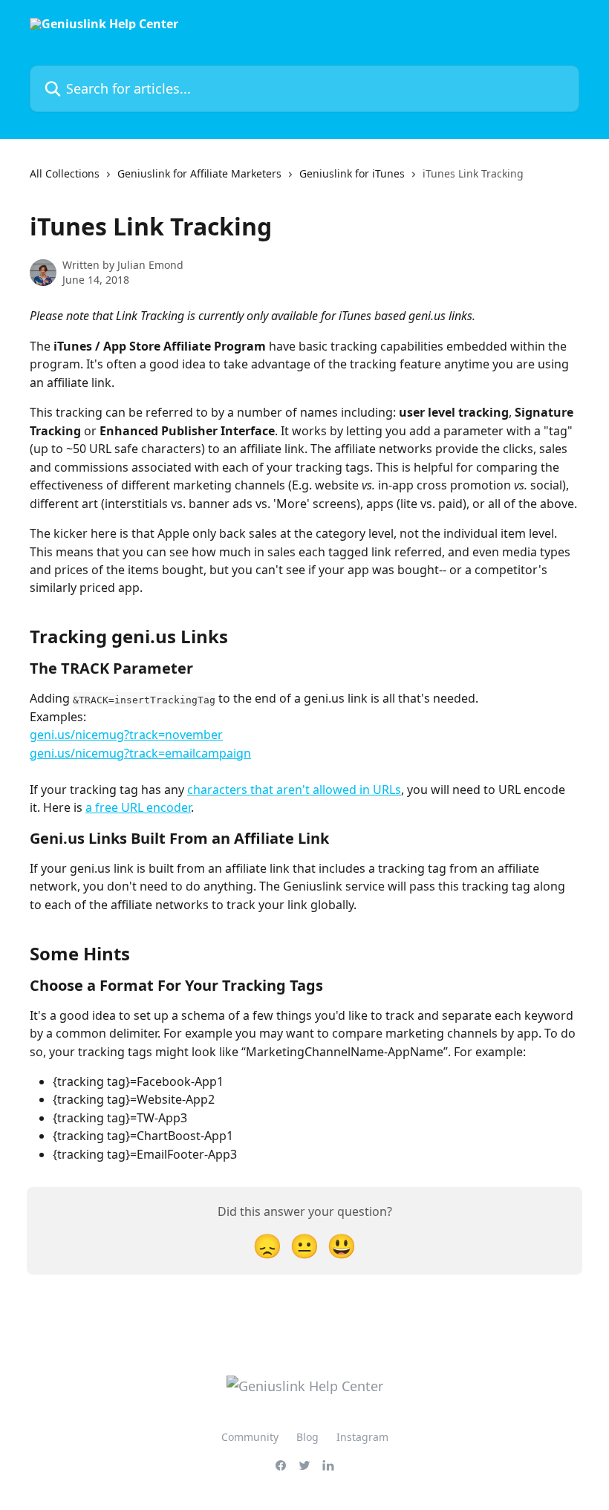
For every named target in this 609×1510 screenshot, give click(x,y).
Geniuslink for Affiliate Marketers (199, 173)
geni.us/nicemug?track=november (126, 734)
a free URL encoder (138, 807)
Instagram (362, 1437)
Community (250, 1437)
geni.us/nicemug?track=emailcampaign (140, 753)
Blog (307, 1437)
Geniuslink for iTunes (352, 173)
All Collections (65, 173)
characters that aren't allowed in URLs (294, 789)
